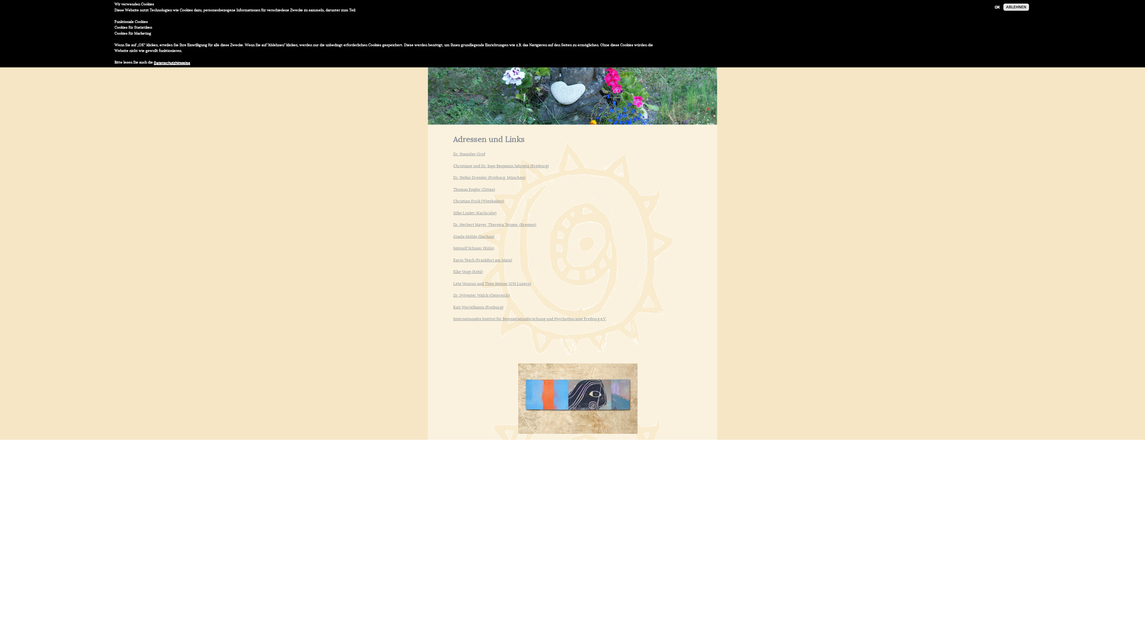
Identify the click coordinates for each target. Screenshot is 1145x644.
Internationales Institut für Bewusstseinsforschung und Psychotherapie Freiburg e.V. (529, 319)
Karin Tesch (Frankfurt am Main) (482, 260)
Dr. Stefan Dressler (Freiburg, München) (489, 178)
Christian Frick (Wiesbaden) (478, 201)
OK (997, 7)
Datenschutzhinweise (172, 63)
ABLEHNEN (1016, 7)
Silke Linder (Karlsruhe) (474, 213)
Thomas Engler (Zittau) (474, 190)
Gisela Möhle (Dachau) (473, 237)
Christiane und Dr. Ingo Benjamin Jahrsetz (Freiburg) (501, 166)
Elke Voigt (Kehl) (468, 272)
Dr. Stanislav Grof (469, 154)
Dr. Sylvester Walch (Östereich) (481, 296)
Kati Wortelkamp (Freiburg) (478, 307)
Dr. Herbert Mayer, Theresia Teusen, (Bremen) (494, 225)
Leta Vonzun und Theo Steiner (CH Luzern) (492, 284)
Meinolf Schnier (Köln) (473, 248)
